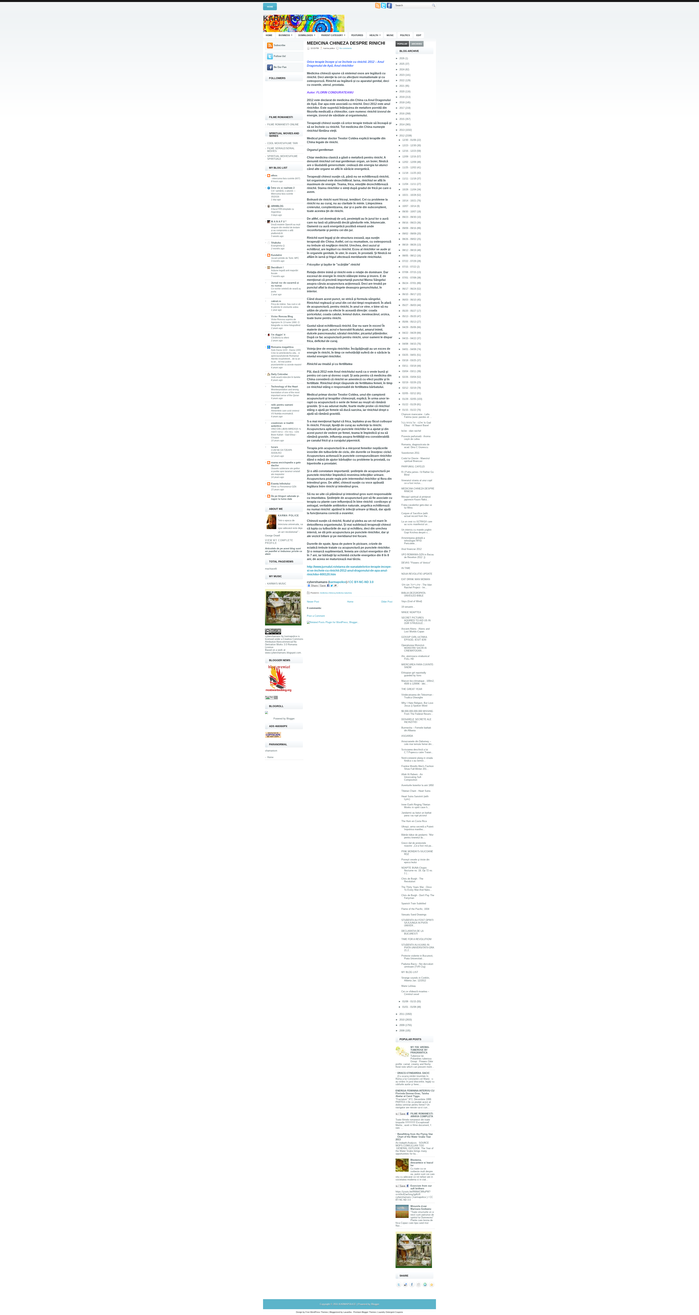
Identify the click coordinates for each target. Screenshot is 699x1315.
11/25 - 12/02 (409, 167)
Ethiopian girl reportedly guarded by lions (413, 674)
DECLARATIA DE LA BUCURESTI (412, 932)
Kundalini (276, 255)
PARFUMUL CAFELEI (413, 466)
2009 (402, 1025)
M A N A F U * (278, 221)
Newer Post (313, 601)
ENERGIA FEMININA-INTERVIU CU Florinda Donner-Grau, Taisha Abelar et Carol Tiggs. (415, 1093)
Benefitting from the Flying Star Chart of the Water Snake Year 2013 (414, 1137)
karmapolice (291, 636)
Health (375, 35)
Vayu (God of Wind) (411, 601)
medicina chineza (327, 593)
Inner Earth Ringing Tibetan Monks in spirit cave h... (415, 806)
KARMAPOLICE (290, 18)
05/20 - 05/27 (409, 310)
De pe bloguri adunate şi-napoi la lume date (285, 497)
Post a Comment (316, 616)
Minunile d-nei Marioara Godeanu (420, 1207)
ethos (274, 175)
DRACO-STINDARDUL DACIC (413, 1073)
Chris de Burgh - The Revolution (412, 880)
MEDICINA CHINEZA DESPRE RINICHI (346, 43)
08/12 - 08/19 (409, 250)
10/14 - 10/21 (409, 200)
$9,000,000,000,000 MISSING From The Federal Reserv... (417, 712)
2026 (402, 58)
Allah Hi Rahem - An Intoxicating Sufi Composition (412, 777)
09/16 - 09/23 (409, 222)
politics (405, 35)
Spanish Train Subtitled (413, 903)
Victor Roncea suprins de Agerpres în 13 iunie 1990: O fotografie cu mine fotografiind (285, 322)
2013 (402, 130)
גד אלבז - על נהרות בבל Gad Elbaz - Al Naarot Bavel (416, 424)
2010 (402, 1019)
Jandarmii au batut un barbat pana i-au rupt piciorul (416, 814)
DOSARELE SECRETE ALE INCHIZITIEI (416, 720)
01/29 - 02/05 (409, 399)
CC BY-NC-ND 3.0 (361, 582)
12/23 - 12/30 (409, 145)
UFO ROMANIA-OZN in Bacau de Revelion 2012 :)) (417, 556)
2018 (402, 102)
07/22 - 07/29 (409, 261)
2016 (402, 113)
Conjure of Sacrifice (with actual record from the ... (415, 514)
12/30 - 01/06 (409, 140)
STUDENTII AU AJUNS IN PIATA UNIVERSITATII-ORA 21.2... (417, 947)
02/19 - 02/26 (409, 382)
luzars (274, 447)
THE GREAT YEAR (411, 689)
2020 (402, 91)
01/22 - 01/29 (409, 404)
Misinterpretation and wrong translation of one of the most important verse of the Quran (285, 392)
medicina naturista (344, 593)
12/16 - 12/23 (409, 151)
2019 (402, 97)
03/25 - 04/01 (409, 355)
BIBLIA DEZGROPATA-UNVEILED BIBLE (413, 594)
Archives (417, 44)
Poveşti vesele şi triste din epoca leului (415, 861)
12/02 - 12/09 (409, 162)
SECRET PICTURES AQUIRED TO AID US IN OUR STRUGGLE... (416, 620)
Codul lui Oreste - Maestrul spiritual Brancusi (415, 459)
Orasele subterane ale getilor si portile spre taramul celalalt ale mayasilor (285, 471)
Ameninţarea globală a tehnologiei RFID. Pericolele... (413, 541)
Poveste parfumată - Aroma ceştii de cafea (415, 437)
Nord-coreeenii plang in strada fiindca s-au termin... (417, 759)
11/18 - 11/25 (409, 173)
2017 (402, 108)
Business (285, 35)
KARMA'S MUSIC (276, 583)
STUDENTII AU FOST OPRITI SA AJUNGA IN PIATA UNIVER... (417, 923)
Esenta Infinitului (280, 483)
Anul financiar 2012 (411, 549)
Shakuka (276, 242)
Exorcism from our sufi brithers (421, 1187)
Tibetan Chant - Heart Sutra (415, 791)
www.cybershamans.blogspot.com (283, 652)
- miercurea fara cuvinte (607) (285, 178)
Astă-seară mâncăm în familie (285, 377)
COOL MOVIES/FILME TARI (282, 143)
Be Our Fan (280, 67)
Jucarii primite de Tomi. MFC (285, 258)
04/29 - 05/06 (409, 327)
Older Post (386, 601)
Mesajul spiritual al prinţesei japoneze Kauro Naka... (416, 498)
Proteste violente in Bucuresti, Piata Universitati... (417, 957)
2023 (402, 75)
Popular (402, 44)
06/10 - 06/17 (409, 294)
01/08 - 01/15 (409, 1001)
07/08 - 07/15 (409, 272)
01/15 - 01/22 (409, 410)
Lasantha (347, 1312)
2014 (402, 124)
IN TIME (405, 568)
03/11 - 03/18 (409, 365)
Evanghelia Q (278, 245)
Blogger (290, 718)
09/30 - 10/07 (409, 211)
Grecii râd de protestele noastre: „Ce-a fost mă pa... (417, 844)
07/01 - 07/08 (409, 277)
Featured (357, 35)
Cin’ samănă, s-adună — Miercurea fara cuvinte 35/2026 (283, 194)
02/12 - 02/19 (409, 387)
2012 (402, 135)
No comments (345, 48)
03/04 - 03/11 (409, 371)
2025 (402, 63)
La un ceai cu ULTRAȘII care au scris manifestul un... (416, 523)
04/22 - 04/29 (409, 332)
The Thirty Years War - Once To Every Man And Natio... (416, 888)
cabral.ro (276, 301)
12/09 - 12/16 (409, 156)
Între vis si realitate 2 (283, 188)
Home (270, 7)
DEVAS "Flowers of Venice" (416, 562)
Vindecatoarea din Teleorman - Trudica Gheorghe (417, 696)
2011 (402, 1014)
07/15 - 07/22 (409, 266)
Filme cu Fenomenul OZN (283, 486)
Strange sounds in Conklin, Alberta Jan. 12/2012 (415, 979)
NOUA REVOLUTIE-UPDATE (416, 573)
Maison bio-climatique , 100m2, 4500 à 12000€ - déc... (417, 682)
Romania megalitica (282, 347)
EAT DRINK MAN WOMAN (415, 579)
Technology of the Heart (284, 386)
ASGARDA (407, 736)
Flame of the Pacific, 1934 (415, 909)
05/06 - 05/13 (409, 321)
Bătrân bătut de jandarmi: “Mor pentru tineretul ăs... (417, 836)
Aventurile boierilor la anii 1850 (417, 785)
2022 (402, 80)
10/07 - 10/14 (409, 206)
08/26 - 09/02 (409, 239)
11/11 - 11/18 (409, 178)
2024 (402, 69)
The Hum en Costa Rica (414, 821)
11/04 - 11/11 (409, 184)
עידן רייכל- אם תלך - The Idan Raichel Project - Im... (416, 586)
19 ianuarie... (408, 606)
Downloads (306, 35)
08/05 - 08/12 (409, 255)
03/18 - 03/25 (409, 360)
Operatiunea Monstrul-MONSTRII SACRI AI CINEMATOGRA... (414, 648)
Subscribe (279, 45)
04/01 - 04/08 (409, 349)
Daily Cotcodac (279, 374)
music (390, 35)
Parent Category (333, 35)
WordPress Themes (319, 1312)
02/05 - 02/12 (409, 393)
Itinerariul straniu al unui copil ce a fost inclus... (416, 481)
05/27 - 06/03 (409, 305)
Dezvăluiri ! (277, 267)
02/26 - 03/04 (409, 377)
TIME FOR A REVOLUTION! (416, 939)
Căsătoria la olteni (280, 337)
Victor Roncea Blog (282, 316)
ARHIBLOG (277, 206)
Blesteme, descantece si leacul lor (421, 1163)
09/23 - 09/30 (409, 217)
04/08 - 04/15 (409, 343)
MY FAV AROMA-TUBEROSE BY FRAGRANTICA (419, 1050)
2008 (402, 1030)
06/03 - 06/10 (409, 299)
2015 (402, 119)
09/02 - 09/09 (409, 233)
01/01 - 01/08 (409, 1007)
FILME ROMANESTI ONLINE (283, 124)
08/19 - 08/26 (409, 244)
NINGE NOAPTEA (411, 612)
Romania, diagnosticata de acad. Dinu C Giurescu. (415, 446)
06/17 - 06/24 (409, 288)
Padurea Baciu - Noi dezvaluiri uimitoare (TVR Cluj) (417, 965)
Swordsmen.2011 (410, 453)
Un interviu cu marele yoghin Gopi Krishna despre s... (416, 531)
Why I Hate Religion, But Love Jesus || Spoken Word (417, 704)
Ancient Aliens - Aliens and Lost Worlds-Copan (415, 630)
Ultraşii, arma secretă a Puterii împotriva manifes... (417, 828)
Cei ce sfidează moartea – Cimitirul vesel (415, 993)
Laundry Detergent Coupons (390, 1312)
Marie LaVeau (408, 986)
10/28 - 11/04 (409, 189)
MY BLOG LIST (409, 972)
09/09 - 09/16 (409, 228)
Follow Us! (280, 56)
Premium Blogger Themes (364, 1312)
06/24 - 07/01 (409, 283)
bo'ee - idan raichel (411, 430)
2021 (402, 86)
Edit (418, 35)
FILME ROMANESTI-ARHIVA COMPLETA (421, 1115)
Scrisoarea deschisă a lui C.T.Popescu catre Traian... (417, 751)
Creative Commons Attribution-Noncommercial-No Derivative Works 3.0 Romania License (284, 643)
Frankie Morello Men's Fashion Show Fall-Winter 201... (417, 767)
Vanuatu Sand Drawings (413, 914)
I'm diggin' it (278, 334)
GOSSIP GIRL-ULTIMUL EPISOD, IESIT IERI (414, 638)
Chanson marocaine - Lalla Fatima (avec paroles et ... (416, 415)
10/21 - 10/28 (409, 195)
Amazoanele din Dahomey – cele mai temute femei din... (417, 742)
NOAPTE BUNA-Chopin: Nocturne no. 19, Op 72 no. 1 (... (417, 870)
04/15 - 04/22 (409, 338)
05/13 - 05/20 (409, 316)
